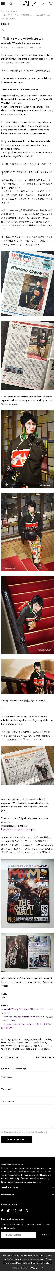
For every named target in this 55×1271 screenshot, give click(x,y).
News (12, 11)
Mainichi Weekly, (9, 1045)
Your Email (6, 1089)
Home (4, 11)
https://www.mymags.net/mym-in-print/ (18, 829)
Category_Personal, (33, 1039)
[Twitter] (8, 1210)
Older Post (11, 1057)
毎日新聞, (7, 1048)
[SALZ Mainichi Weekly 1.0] (27, 449)
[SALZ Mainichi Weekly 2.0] (27, 532)
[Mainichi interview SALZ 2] (27, 355)
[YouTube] (27, 1210)
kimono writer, (24, 1042)
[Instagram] (14, 1210)
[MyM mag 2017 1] (27, 893)
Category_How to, (14, 1039)
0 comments (36, 47)
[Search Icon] (13, 3)
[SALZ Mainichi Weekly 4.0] (27, 615)
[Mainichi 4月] (27, 765)
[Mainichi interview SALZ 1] (27, 283)
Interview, (48, 1039)
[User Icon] (43, 3)
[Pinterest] (20, 1210)
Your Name (6, 1077)
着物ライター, (33, 1048)
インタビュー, (26, 1045)
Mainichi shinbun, (40, 1042)
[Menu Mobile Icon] (3, 3)
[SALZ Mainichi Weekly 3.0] (27, 676)
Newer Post (43, 1057)
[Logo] (28, 3)
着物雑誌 (45, 1048)
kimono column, (9, 1042)
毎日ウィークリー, (43, 1045)
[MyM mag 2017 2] (27, 952)
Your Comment (8, 1101)
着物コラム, (19, 1048)
